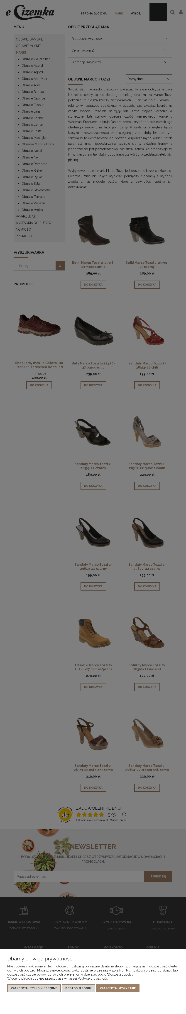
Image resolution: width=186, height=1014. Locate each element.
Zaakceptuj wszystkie (118, 988)
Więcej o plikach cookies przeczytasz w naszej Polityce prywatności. (58, 978)
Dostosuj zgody (78, 988)
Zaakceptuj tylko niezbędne (34, 988)
